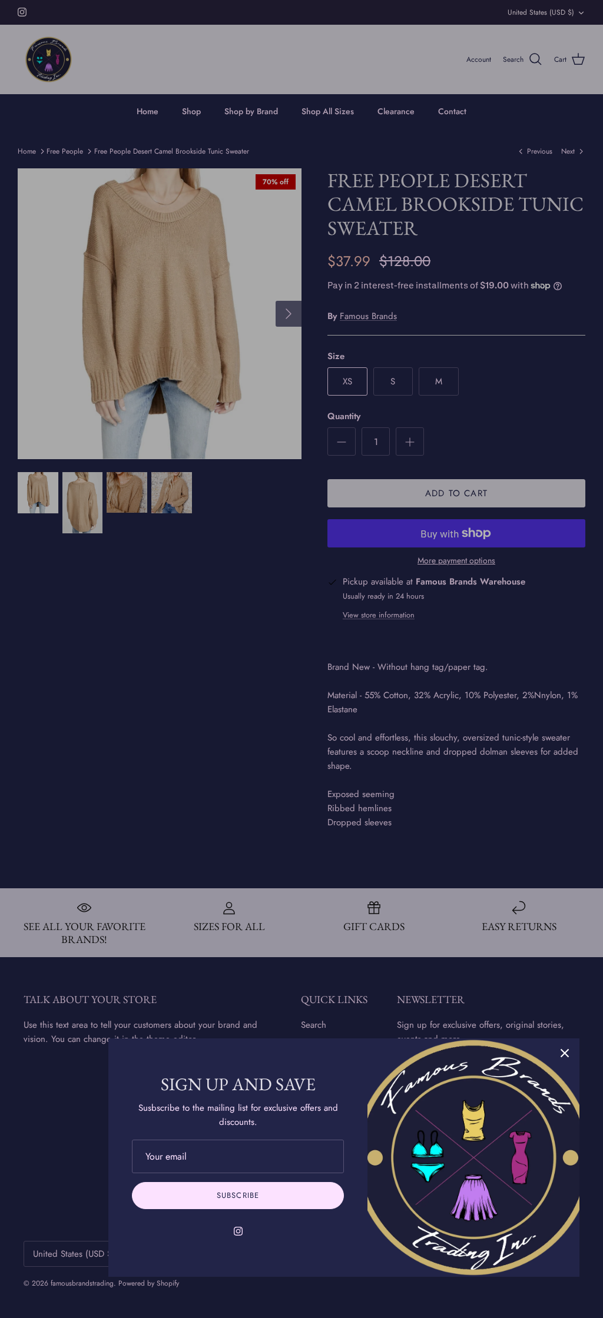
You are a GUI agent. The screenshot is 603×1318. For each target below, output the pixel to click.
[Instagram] (238, 1231)
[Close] (565, 1053)
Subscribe (238, 1195)
